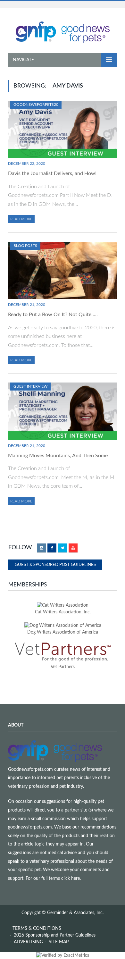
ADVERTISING (28, 942)
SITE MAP (59, 942)
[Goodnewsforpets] (63, 32)
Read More (21, 219)
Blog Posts (25, 246)
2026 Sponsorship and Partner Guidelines (55, 935)
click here (70, 878)
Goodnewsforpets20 (35, 104)
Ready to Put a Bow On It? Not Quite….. (53, 314)
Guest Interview (30, 386)
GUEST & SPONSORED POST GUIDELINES (55, 565)
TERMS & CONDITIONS (37, 928)
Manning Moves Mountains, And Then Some (58, 455)
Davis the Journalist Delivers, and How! (52, 173)
